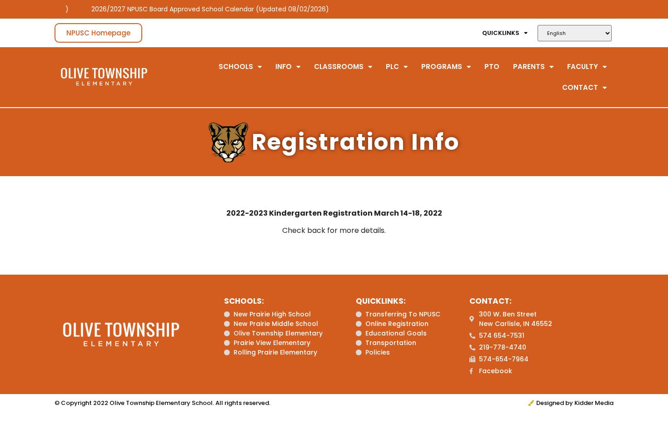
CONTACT (580, 87)
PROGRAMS (441, 66)
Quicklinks (500, 33)
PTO (491, 66)
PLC (392, 66)
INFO (283, 66)
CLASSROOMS (339, 66)
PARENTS (529, 66)
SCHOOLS (236, 66)
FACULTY (582, 66)
